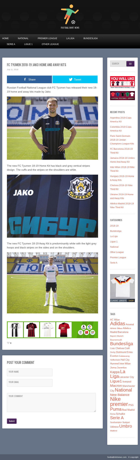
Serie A (11, 44)
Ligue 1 (28, 44)
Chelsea (120, 348)
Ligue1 (116, 381)
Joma (113, 367)
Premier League (47, 38)
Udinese (114, 427)
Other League (50, 44)
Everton (114, 356)
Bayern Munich (116, 336)
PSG (131, 405)
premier (119, 404)
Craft (127, 348)
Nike (115, 399)
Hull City (125, 360)
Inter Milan (125, 363)
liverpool (126, 381)
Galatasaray (124, 356)
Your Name (14, 372)
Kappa (115, 372)
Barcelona (123, 332)
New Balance (119, 395)
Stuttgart (126, 422)
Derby (113, 352)
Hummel (114, 363)
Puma (115, 409)
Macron (116, 386)
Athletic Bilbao (116, 328)
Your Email (14, 382)
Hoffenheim (115, 360)
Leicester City (126, 377)
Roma (112, 414)
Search (115, 63)
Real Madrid (128, 410)
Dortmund (121, 352)
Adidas (117, 323)
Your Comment (16, 396)
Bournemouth (116, 340)
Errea (130, 352)
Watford (113, 431)
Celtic (112, 348)
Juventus (122, 367)
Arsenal (130, 324)
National (23, 38)
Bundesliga (90, 38)
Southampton (116, 422)
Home (5, 38)
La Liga (70, 38)
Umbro (125, 426)
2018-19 (114, 226)
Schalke (120, 413)
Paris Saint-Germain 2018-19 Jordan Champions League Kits (122, 140)
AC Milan (115, 320)
